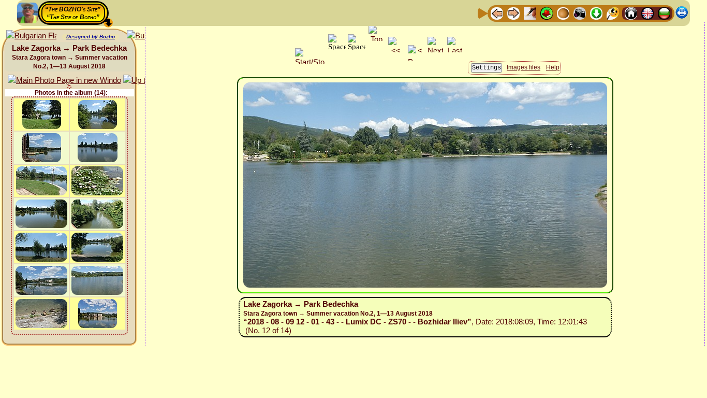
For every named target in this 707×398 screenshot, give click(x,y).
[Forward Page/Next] (513, 12)
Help (552, 67)
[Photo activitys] (579, 12)
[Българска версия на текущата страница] (31, 36)
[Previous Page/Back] (497, 12)
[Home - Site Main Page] (631, 12)
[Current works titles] (563, 12)
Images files (523, 67)
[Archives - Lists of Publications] (530, 12)
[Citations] (546, 12)
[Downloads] (596, 12)
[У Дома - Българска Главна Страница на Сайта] (664, 12)
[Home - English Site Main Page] (647, 12)
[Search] (613, 12)
